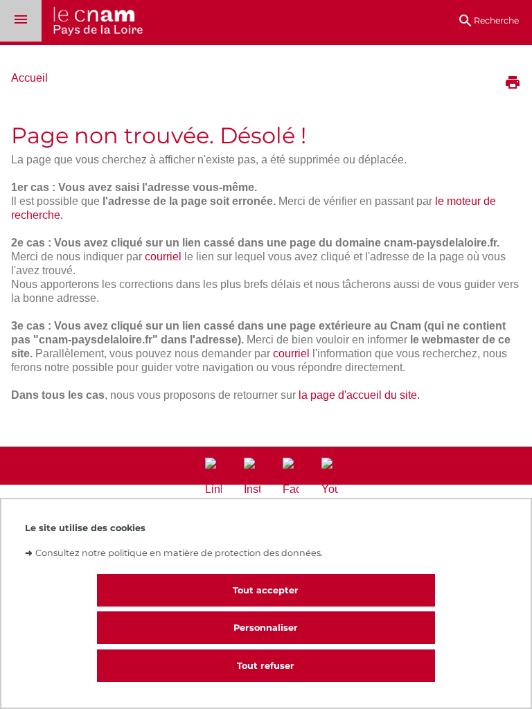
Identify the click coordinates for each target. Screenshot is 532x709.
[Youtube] (329, 477)
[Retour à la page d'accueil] (92, 22)
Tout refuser (265, 666)
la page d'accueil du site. (359, 395)
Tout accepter (266, 590)
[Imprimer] (512, 83)
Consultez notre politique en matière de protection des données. (179, 553)
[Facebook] (291, 477)
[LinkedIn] (213, 477)
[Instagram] (252, 477)
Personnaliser (265, 627)
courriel (163, 256)
